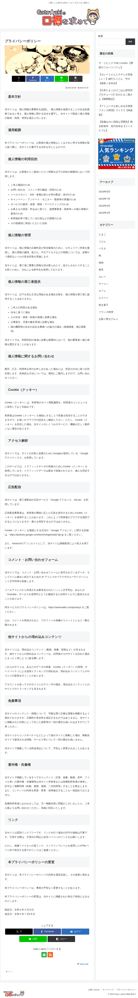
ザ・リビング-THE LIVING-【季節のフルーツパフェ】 (116, 65)
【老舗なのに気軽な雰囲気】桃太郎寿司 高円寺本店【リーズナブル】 (116, 126)
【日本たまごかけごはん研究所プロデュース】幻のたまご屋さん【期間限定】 (116, 94)
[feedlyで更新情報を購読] (44, 954)
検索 (100, 36)
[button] (75, 79)
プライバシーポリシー (126, 990)
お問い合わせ (94, 990)
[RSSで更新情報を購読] (50, 954)
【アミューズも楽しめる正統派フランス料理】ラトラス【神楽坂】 (116, 110)
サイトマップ (108, 990)
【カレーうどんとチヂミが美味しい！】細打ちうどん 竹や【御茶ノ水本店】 (116, 79)
